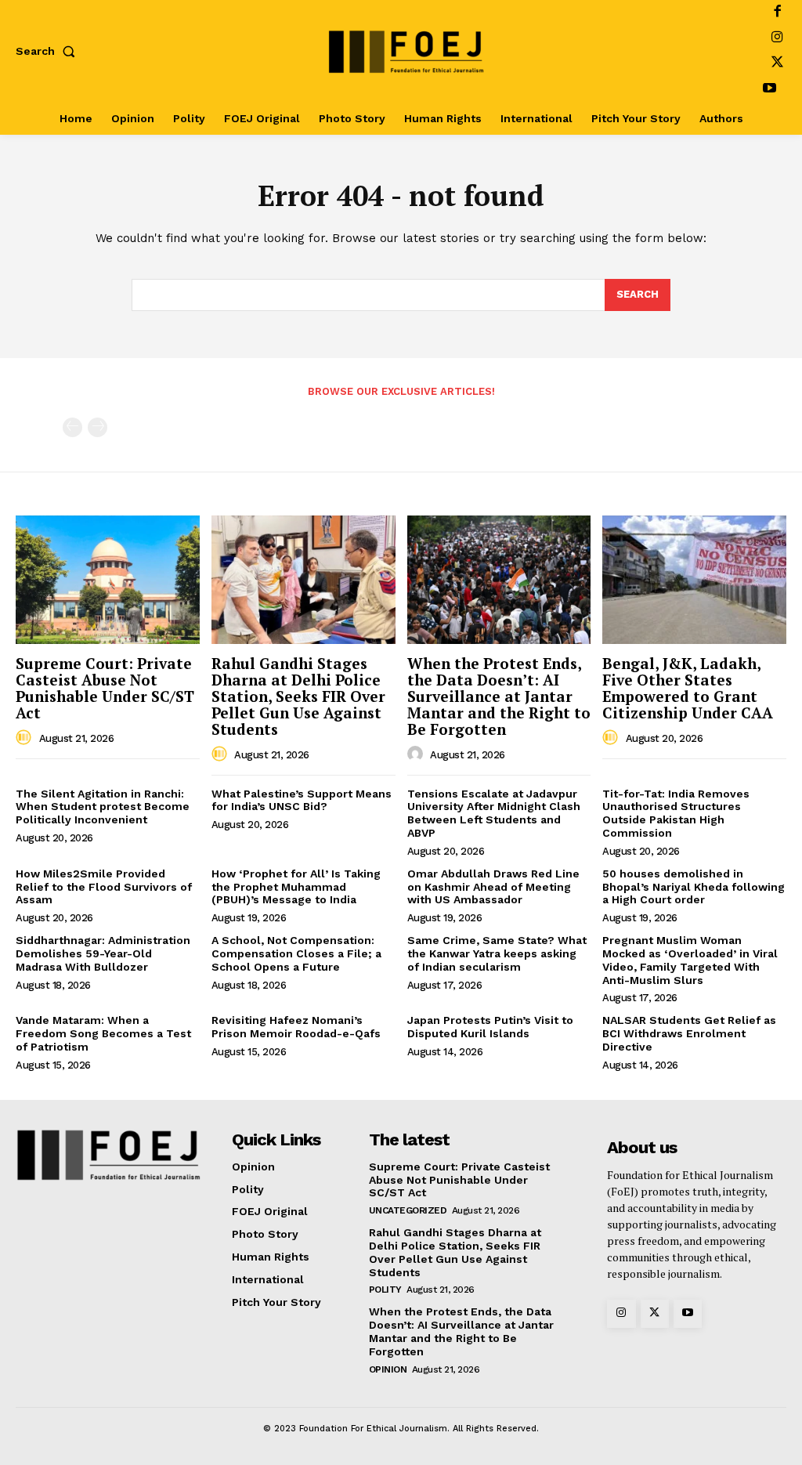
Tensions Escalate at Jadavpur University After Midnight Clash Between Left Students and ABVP (493, 813)
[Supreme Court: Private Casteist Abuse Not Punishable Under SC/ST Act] (108, 579)
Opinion (388, 1369)
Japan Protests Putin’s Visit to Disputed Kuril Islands (490, 1027)
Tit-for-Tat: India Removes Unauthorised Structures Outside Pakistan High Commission (676, 813)
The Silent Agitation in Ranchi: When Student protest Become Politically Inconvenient (103, 807)
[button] (48, 50)
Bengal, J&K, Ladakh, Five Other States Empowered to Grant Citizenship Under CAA (687, 687)
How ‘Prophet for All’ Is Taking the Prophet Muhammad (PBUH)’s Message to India (296, 886)
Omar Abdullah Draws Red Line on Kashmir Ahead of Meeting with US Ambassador (493, 886)
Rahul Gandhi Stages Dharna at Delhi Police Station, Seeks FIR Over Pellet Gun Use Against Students (298, 696)
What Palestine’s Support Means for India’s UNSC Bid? (301, 800)
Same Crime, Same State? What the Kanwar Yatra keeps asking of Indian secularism (497, 953)
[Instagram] (777, 39)
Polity (385, 1289)
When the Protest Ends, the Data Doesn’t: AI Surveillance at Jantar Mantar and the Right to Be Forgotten (499, 696)
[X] (777, 64)
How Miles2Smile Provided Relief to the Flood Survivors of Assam (104, 886)
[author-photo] (26, 738)
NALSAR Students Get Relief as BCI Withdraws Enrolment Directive (689, 1033)
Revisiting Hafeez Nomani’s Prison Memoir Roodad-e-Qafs (296, 1027)
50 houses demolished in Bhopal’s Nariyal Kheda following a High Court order (693, 886)
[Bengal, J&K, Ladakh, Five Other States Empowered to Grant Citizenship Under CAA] (694, 579)
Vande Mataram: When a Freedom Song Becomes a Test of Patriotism (103, 1033)
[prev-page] (72, 427)
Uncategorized (408, 1210)
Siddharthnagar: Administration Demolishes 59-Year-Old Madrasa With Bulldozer (103, 953)
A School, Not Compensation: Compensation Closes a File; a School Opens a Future (296, 953)
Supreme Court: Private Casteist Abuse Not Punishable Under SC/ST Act (105, 687)
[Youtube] (769, 90)
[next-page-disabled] (97, 427)
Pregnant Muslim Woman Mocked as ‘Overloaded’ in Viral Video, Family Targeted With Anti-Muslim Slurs (690, 960)
